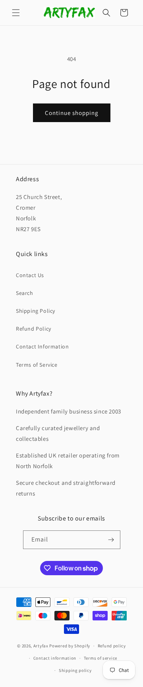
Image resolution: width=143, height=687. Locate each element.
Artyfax (40, 646)
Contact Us (30, 275)
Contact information (54, 658)
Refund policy (112, 646)
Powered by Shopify (69, 646)
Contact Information (42, 346)
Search (24, 293)
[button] (16, 12)
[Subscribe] (111, 539)
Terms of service (100, 658)
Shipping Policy (35, 310)
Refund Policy (33, 328)
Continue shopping (72, 113)
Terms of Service (37, 364)
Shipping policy (75, 670)
